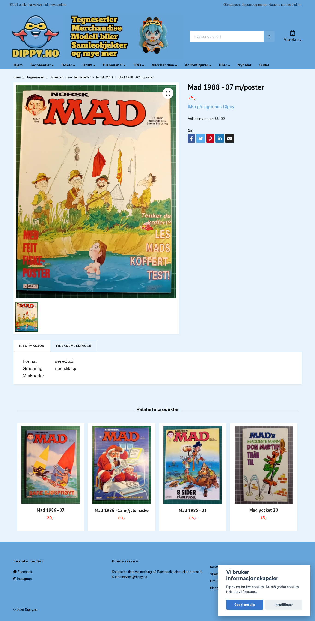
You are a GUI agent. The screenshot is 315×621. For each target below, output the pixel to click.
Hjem (18, 65)
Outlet (264, 65)
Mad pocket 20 (263, 510)
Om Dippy (217, 581)
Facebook (24, 571)
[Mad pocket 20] (264, 464)
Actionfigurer (196, 65)
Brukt (87, 65)
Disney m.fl (112, 65)
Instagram (24, 578)
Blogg (214, 587)
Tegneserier (40, 65)
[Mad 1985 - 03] (192, 465)
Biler (223, 65)
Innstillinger (284, 604)
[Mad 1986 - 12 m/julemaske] (121, 465)
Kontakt (215, 566)
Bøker (66, 65)
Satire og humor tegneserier (70, 77)
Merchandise (163, 65)
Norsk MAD (104, 77)
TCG (137, 65)
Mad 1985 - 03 (193, 510)
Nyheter (244, 65)
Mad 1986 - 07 (51, 510)
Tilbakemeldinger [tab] (73, 346)
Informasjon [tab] (31, 346)
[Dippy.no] (36, 36)
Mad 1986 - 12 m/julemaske (122, 510)
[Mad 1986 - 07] (50, 464)
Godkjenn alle (244, 604)
